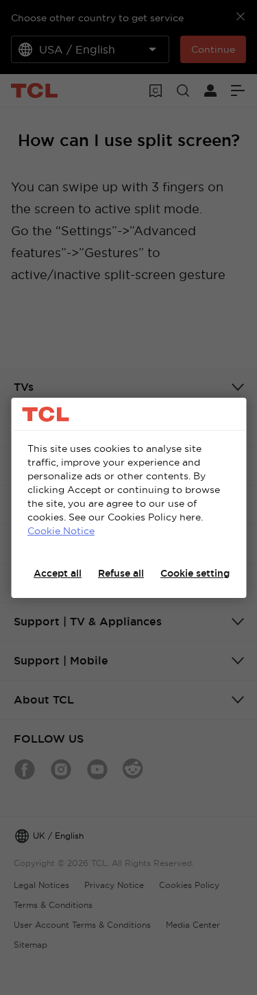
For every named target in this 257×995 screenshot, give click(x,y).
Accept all (58, 573)
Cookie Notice (61, 531)
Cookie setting (195, 573)
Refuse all (121, 573)
